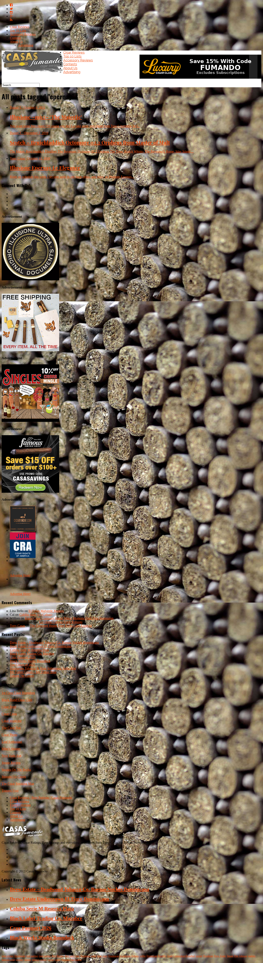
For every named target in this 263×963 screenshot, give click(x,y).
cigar (99, 956)
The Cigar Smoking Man (18, 783)
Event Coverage (20, 805)
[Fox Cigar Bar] (30, 350)
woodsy (19, 959)
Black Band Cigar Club (17, 700)
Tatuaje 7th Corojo (22, 676)
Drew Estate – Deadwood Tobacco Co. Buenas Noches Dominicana (54, 642)
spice (105, 956)
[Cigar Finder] (23, 530)
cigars (57, 959)
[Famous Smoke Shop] (30, 491)
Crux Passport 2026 (23, 657)
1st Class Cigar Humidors (18, 693)
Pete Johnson (240, 956)
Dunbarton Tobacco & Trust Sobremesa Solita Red (43, 668)
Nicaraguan (19, 956)
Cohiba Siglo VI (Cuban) (35, 614)
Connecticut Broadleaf (184, 956)
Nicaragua (85, 956)
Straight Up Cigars (14, 776)
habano (27, 959)
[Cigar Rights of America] (23, 557)
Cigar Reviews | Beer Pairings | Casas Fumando (41, 797)
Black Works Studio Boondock (30, 661)
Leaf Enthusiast (12, 741)
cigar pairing (45, 956)
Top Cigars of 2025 (22, 664)
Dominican (113, 956)
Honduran (208, 956)
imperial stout (8, 959)
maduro (251, 956)
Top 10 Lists (18, 30)
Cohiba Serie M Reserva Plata (29, 650)
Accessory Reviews (23, 34)
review (43, 959)
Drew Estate (220, 956)
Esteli (170, 956)
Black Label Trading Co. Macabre (32, 653)
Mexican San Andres (71, 959)
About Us (16, 41)
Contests (15, 38)
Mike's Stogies (11, 748)
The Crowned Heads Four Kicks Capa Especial (61, 625)
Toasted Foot (10, 790)
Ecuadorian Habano (129, 956)
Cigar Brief (9, 707)
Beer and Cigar (72, 956)
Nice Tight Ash (11, 755)
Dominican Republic (156, 956)
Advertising (25, 45)
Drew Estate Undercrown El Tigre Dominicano (40, 646)
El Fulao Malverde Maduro (46, 611)
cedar (93, 956)
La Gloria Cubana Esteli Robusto (60, 622)
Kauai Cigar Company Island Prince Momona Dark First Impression (69, 618)
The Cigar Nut (11, 727)
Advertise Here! (20, 575)
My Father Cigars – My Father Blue (33, 672)
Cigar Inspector (12, 721)
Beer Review (58, 956)
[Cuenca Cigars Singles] (30, 420)
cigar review (8, 956)
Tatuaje (230, 956)
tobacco (35, 959)
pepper (199, 956)
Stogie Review (11, 762)
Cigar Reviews (19, 27)
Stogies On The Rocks (16, 769)
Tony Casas (17, 625)
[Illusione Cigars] (30, 279)
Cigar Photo (9, 734)
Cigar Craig (9, 714)
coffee (143, 956)
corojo (51, 959)
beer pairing (32, 956)
